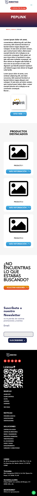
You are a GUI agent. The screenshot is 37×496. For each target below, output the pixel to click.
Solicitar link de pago (19, 8)
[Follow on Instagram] (12, 361)
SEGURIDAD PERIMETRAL (10, 436)
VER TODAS (7, 407)
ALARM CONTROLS (9, 396)
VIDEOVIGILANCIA (9, 438)
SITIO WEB (17, 114)
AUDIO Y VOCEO (8, 443)
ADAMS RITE (7, 394)
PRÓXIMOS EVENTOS (9, 416)
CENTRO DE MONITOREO (11, 431)
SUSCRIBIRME (16, 340)
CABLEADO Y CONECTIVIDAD (12, 448)
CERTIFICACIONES (9, 420)
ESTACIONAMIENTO (9, 445)
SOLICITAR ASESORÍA (16, 288)
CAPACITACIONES (8, 418)
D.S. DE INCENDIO (9, 441)
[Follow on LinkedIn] (5, 361)
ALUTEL (6, 398)
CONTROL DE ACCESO (10, 429)
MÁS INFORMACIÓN (18, 171)
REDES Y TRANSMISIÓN (10, 434)
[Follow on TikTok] (15, 361)
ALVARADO (7, 403)
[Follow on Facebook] (8, 361)
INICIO (8, 29)
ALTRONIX (6, 401)
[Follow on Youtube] (19, 361)
